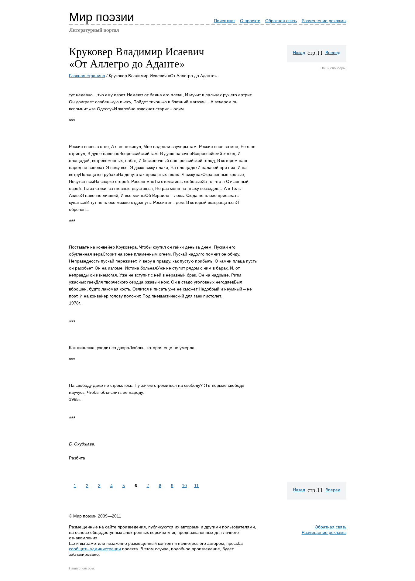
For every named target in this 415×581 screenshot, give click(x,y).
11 (196, 485)
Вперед (332, 52)
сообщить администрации (95, 548)
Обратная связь (281, 20)
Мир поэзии (101, 17)
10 (184, 485)
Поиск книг (224, 20)
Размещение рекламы (324, 20)
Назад (299, 52)
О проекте (250, 20)
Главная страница (87, 75)
